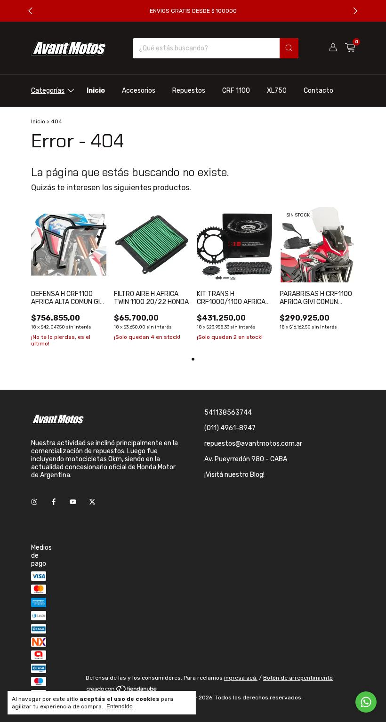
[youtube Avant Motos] (73, 502)
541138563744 (228, 413)
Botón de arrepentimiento (298, 677)
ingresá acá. (240, 677)
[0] (350, 48)
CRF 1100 (236, 91)
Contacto (318, 91)
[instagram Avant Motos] (34, 502)
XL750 (277, 91)
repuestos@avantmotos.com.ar (253, 444)
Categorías (47, 91)
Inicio (96, 91)
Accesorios (138, 91)
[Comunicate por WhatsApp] (366, 702)
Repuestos (188, 91)
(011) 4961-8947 (230, 428)
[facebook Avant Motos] (53, 502)
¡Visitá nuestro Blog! (234, 475)
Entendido (119, 706)
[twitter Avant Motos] (92, 502)
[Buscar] (289, 48)
